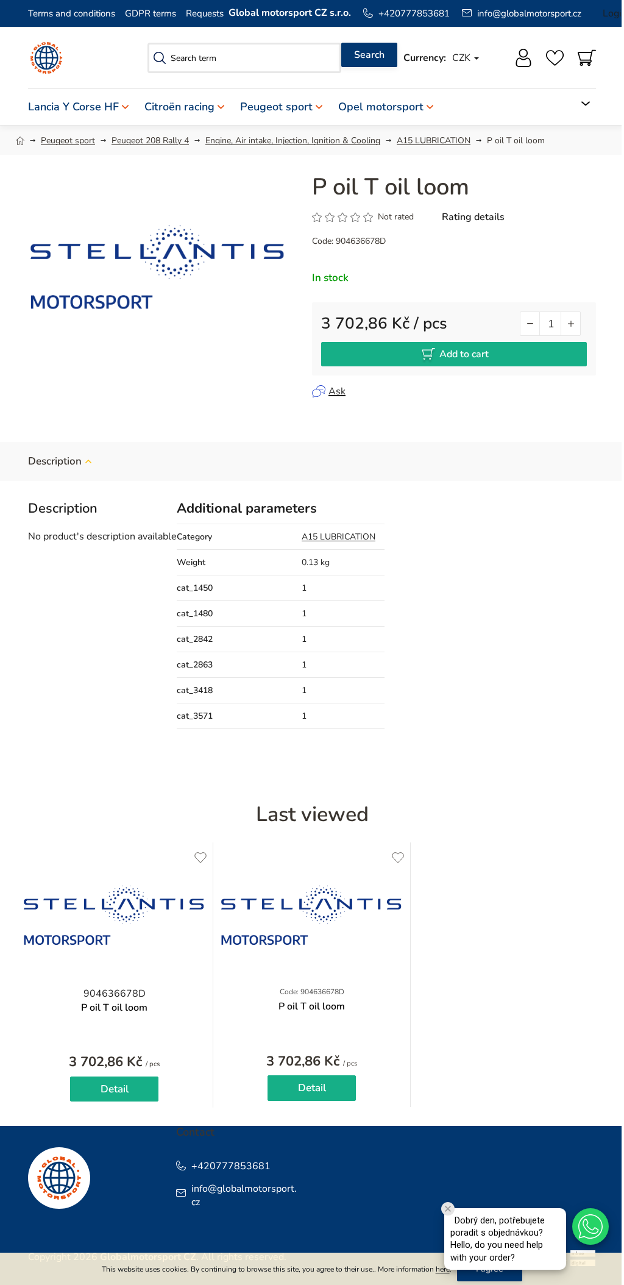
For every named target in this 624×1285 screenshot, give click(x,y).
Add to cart (464, 354)
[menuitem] (82, 107)
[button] (590, 1226)
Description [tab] (55, 461)
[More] (578, 103)
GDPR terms (150, 13)
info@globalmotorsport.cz (529, 13)
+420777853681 (414, 13)
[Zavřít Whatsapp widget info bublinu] (448, 1209)
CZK (462, 58)
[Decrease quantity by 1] (530, 323)
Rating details (473, 217)
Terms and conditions (71, 13)
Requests (205, 13)
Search (369, 55)
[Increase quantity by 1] (570, 323)
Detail (115, 1089)
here (443, 1269)
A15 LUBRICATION (338, 537)
